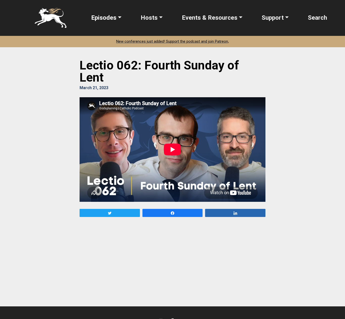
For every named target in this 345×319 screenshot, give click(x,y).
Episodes (103, 17)
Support (273, 17)
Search (317, 17)
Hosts (149, 17)
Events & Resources (209, 17)
